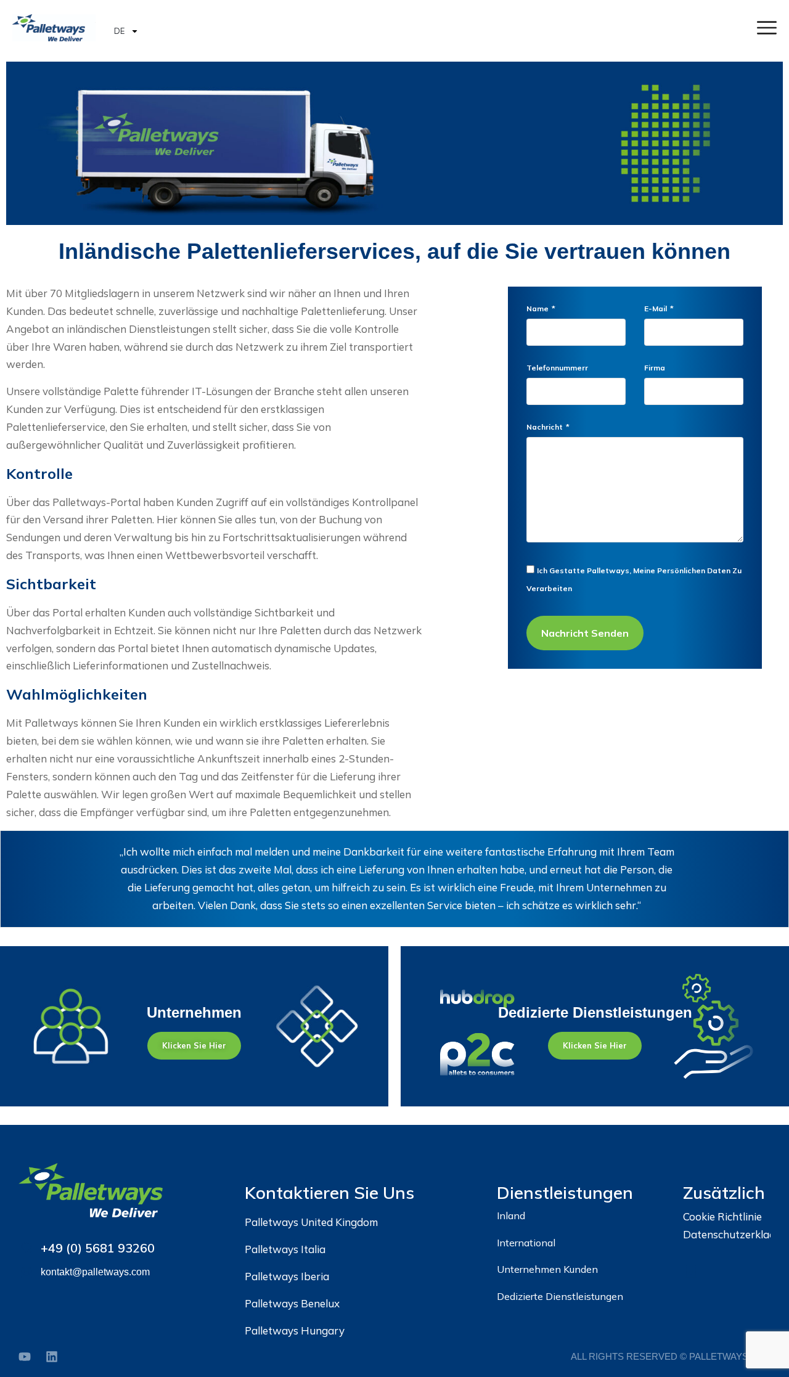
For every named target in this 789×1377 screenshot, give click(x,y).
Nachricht (545, 427)
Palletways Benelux (292, 1303)
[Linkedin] (52, 1356)
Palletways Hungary (295, 1330)
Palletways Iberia (287, 1276)
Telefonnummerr (557, 368)
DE (119, 31)
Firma (654, 368)
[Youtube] (24, 1356)
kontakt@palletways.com (95, 1272)
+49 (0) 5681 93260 (98, 1248)
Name (538, 309)
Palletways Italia (285, 1249)
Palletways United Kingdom (311, 1222)
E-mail (656, 309)
